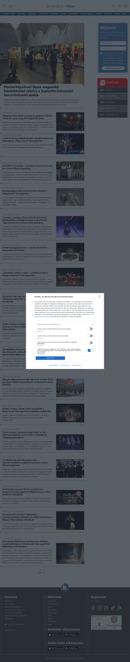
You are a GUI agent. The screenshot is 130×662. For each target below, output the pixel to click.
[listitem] (65, 324)
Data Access (65, 365)
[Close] (100, 297)
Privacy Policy (76, 365)
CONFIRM (50, 358)
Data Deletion (53, 365)
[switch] (90, 328)
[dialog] (65, 331)
